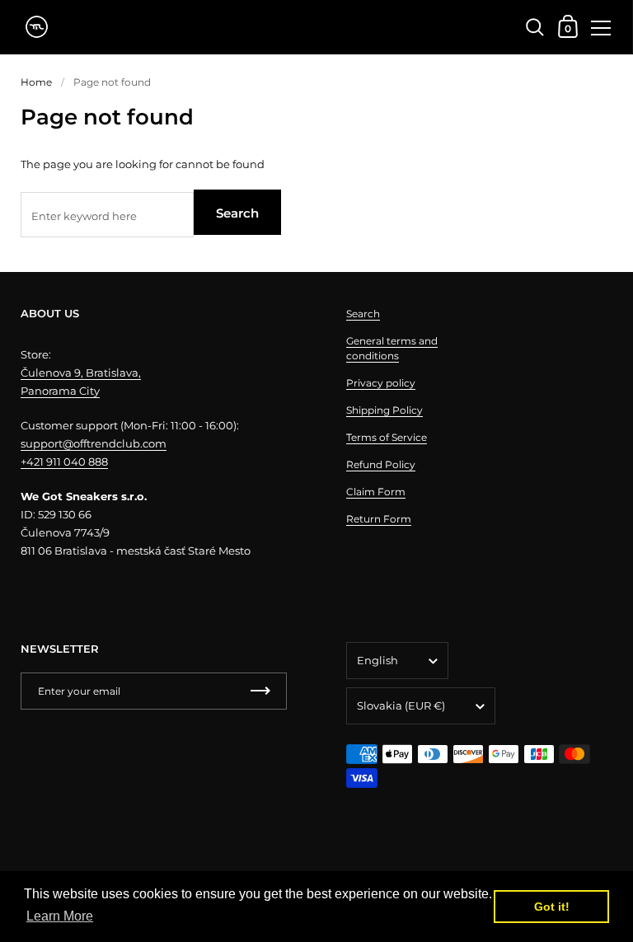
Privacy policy (380, 383)
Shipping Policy (384, 410)
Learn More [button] (59, 916)
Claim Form (376, 491)
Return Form (378, 519)
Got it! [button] (552, 906)
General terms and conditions (392, 348)
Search (237, 213)
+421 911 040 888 (64, 461)
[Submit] (260, 691)
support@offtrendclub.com (93, 443)
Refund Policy (380, 464)
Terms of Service (386, 437)
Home (36, 82)
